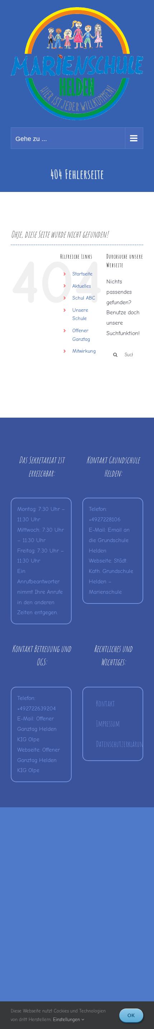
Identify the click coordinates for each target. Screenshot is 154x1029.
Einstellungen (67, 1019)
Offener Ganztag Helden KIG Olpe (37, 729)
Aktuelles (81, 286)
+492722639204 (36, 708)
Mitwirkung (84, 351)
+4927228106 (105, 519)
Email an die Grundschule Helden (109, 540)
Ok (131, 1015)
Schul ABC (83, 298)
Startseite (82, 274)
